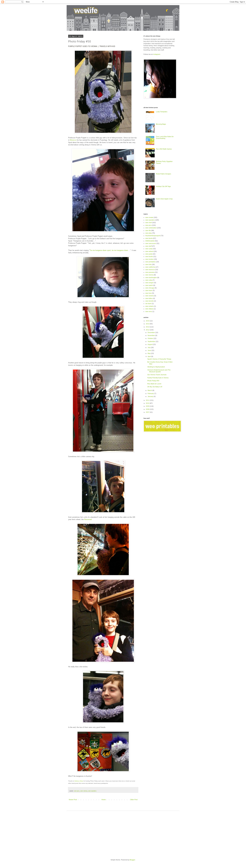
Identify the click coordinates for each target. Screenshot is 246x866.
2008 (148, 409)
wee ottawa (149, 309)
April (149, 356)
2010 (148, 403)
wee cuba (148, 280)
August (150, 344)
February (151, 393)
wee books (149, 256)
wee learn (148, 290)
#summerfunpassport (152, 236)
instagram (156, 54)
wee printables (150, 262)
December (151, 332)
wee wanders (92, 791)
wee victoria (149, 296)
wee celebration (151, 228)
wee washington (151, 277)
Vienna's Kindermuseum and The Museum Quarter (159, 371)
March (150, 390)
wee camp (149, 249)
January (151, 396)
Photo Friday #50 (153, 381)
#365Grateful (150, 241)
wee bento (149, 238)
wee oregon (149, 283)
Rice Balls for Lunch (154, 384)
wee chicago (149, 288)
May (149, 353)
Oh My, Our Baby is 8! (154, 387)
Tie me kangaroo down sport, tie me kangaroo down (109, 250)
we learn (148, 303)
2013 (148, 327)
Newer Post (73, 800)
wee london (149, 259)
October (150, 338)
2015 (148, 321)
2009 (148, 406)
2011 (148, 400)
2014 (148, 324)
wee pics (77, 791)
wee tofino (149, 298)
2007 (148, 412)
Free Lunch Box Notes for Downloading (165, 137)
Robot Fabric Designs (163, 174)
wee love (148, 293)
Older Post (133, 800)
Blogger (132, 860)
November (151, 335)
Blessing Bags (161, 124)
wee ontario (149, 306)
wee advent (149, 251)
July (149, 347)
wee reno (148, 311)
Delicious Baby (78, 781)
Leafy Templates (161, 112)
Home (103, 800)
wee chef (148, 222)
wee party (148, 254)
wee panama (150, 272)
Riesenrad (88, 519)
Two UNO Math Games (164, 149)
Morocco (73, 140)
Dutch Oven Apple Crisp (164, 199)
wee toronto (149, 301)
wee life (148, 230)
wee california (150, 267)
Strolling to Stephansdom (156, 367)
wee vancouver (150, 243)
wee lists (148, 264)
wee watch (149, 285)
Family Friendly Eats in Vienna (157, 378)
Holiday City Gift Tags (163, 186)
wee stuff (148, 246)
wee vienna (83, 791)
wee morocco (150, 270)
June (149, 350)
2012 (148, 330)
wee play (148, 233)
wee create (149, 217)
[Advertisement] (92, 832)
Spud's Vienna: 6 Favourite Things (159, 359)
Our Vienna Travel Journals (156, 375)
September (152, 341)
